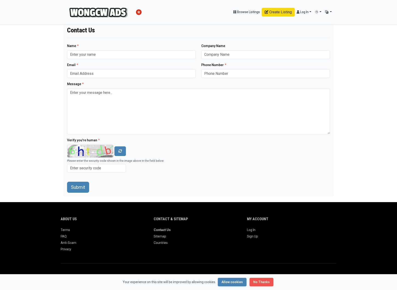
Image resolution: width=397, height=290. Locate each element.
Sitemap (160, 236)
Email (72, 65)
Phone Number (213, 65)
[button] (318, 12)
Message (75, 84)
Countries (161, 243)
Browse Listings (248, 12)
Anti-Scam (68, 243)
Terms (65, 230)
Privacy (66, 249)
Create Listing (280, 12)
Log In (251, 230)
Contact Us (162, 230)
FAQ (64, 236)
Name (73, 46)
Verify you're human (83, 140)
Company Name (213, 46)
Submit (78, 187)
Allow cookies (232, 282)
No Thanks (261, 282)
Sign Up (252, 236)
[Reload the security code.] (120, 151)
